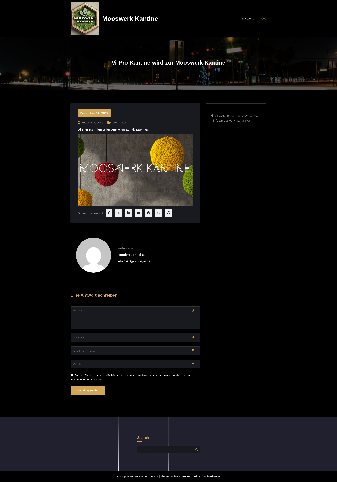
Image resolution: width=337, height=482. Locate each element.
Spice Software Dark (184, 476)
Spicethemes (212, 476)
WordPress (151, 476)
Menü (262, 18)
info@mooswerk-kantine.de (232, 120)
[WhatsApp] (158, 213)
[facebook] (109, 213)
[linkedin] (128, 213)
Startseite (248, 18)
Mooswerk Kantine (130, 18)
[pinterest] (148, 213)
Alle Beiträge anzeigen (132, 261)
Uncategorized (122, 122)
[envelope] (138, 213)
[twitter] (118, 213)
